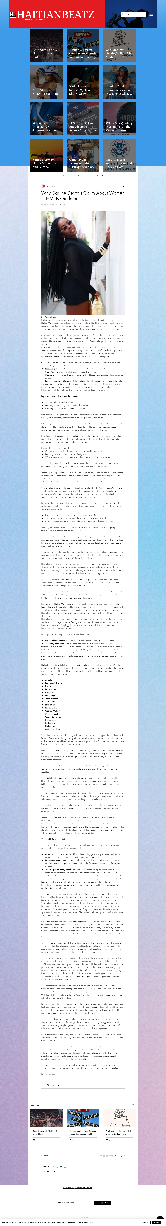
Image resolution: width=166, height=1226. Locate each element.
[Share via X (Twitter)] (48, 1085)
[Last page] (102, 176)
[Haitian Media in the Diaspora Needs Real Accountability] (83, 1118)
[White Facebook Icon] (81, 1214)
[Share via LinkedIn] (53, 1085)
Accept (156, 1222)
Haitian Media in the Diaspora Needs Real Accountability (82, 1132)
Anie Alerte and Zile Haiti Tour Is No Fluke (46, 1132)
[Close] (163, 1222)
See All (133, 1104)
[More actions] (123, 186)
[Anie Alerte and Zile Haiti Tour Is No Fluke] (46, 1118)
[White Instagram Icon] (87, 1214)
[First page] (64, 176)
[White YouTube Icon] (79, 1214)
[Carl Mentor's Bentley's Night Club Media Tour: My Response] (119, 1118)
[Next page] (97, 176)
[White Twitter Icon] (84, 1214)
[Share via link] (59, 1085)
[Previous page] (69, 176)
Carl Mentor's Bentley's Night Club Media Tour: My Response (119, 1132)
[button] (151, 14)
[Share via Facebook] (42, 1085)
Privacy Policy (89, 1222)
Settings (146, 1222)
